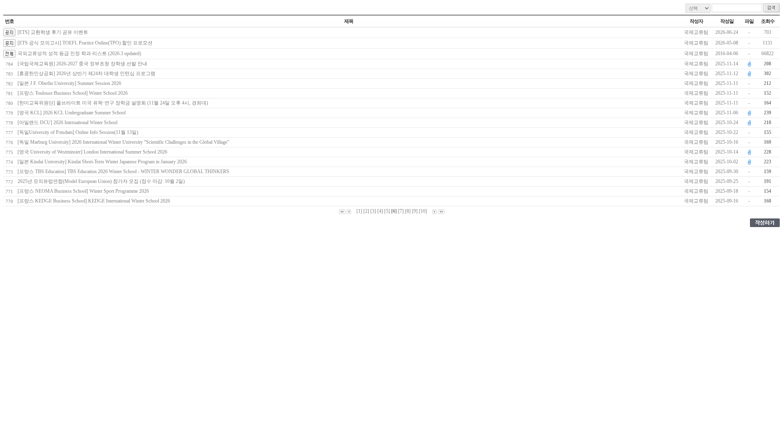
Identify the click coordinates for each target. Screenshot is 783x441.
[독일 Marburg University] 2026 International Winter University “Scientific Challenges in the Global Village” (125, 142)
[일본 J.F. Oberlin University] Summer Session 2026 (71, 83)
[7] (401, 211)
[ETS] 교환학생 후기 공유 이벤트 (53, 32)
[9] (415, 211)
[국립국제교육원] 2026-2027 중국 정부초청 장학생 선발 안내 (84, 64)
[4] (380, 211)
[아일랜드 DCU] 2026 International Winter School (69, 122)
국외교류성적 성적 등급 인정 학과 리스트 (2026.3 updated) (79, 53)
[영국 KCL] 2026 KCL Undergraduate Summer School (73, 113)
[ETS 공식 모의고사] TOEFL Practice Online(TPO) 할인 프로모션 (85, 43)
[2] (366, 211)
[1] (359, 211)
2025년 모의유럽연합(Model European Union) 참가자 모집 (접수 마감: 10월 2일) (102, 181)
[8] (408, 211)
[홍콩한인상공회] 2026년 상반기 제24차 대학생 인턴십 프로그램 (88, 73)
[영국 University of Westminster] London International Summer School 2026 (94, 152)
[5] (387, 211)
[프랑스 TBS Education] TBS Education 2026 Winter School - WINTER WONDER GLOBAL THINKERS (125, 171)
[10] (423, 211)
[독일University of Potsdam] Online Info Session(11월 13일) (79, 132)
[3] (373, 211)
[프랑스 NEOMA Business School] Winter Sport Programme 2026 (84, 191)
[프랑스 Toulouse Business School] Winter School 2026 (74, 93)
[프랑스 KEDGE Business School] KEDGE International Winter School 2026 (95, 201)
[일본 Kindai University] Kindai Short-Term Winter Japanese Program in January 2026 (103, 162)
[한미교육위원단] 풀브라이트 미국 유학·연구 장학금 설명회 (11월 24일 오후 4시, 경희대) (114, 103)
